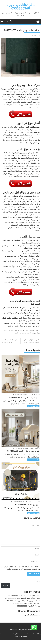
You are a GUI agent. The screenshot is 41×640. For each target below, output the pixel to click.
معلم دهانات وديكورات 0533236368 (20, 6)
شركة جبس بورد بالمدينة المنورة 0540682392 (23, 601)
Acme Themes (21, 636)
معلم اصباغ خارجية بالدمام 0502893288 (10, 341)
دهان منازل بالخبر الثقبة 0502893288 (26, 603)
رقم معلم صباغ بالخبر (21, 333)
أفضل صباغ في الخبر (16, 330)
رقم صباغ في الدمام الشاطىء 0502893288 (31, 341)
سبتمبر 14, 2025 (33, 502)
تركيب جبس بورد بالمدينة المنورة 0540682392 (23, 595)
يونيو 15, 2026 (34, 395)
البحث (38, 581)
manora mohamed (21, 395)
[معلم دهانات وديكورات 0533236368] (38, 21)
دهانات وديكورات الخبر (32, 330)
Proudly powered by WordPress (12, 634)
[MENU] (2, 21)
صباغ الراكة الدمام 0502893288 (28, 606)
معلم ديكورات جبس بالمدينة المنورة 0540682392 (22, 598)
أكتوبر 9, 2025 (34, 448)
